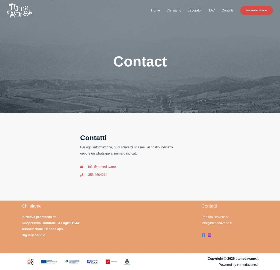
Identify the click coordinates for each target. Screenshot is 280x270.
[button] (256, 10)
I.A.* (212, 10)
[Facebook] (203, 235)
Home (155, 10)
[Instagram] (209, 235)
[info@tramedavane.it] (99, 167)
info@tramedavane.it (216, 223)
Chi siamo (173, 10)
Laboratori (195, 10)
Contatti (227, 10)
